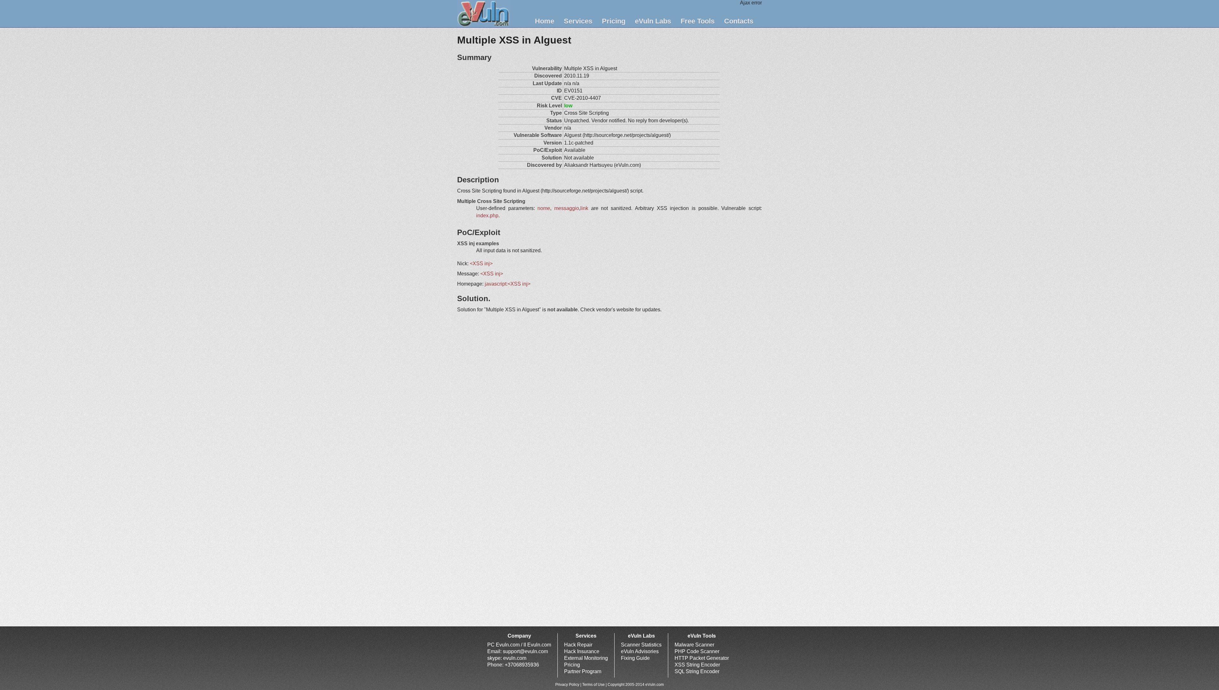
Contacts (738, 21)
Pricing (613, 21)
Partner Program (582, 671)
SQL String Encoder (697, 671)
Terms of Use (593, 684)
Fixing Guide (635, 658)
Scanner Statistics (641, 644)
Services (578, 21)
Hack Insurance (581, 651)
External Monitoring (586, 658)
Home (544, 21)
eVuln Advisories (640, 651)
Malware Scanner (694, 644)
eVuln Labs (653, 21)
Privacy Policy (567, 684)
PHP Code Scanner (697, 651)
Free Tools (698, 21)
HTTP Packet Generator (702, 658)
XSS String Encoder (697, 664)
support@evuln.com (525, 651)
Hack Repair (578, 644)
